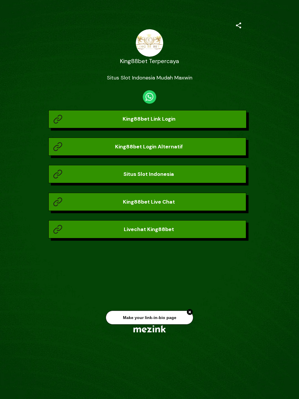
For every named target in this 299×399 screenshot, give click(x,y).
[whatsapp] (149, 97)
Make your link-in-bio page (149, 316)
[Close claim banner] (190, 311)
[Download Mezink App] (149, 328)
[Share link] (238, 24)
